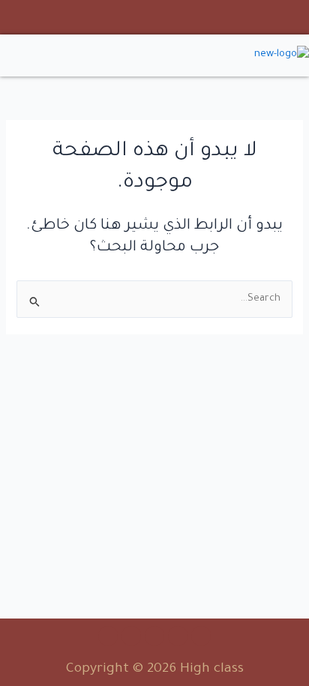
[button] (77, 55)
